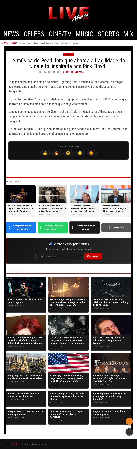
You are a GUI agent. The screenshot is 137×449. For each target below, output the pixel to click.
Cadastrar (93, 256)
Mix (128, 34)
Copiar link (118, 227)
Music (84, 34)
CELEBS (34, 34)
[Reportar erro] (129, 421)
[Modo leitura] (129, 432)
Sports (108, 34)
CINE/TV (60, 34)
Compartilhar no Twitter (86, 227)
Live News (15, 444)
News (11, 34)
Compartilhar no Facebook (22, 227)
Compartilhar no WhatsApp (54, 227)
